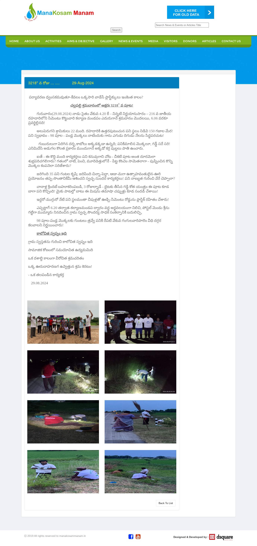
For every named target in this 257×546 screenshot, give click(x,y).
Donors (189, 41)
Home (14, 41)
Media (153, 41)
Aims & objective (80, 41)
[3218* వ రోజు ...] (63, 323)
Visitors (170, 41)
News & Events (131, 41)
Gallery (106, 41)
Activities (53, 41)
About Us (32, 41)
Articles (209, 41)
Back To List (166, 503)
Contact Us (231, 41)
